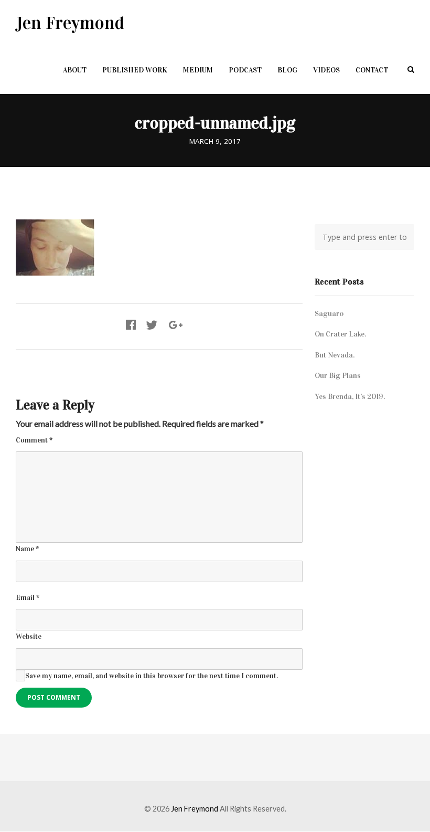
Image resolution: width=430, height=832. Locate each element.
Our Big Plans (338, 375)
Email (27, 597)
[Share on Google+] (175, 325)
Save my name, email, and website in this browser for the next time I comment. (151, 675)
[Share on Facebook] (131, 325)
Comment (34, 440)
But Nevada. (334, 355)
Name (27, 548)
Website (28, 636)
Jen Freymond (70, 23)
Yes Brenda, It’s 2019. (350, 396)
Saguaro (329, 313)
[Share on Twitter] (152, 325)
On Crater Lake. (340, 334)
